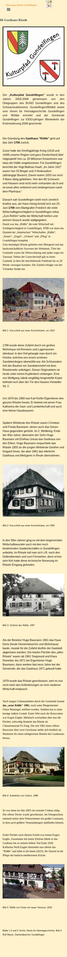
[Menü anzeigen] (8, 9)
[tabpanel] (33, 109)
